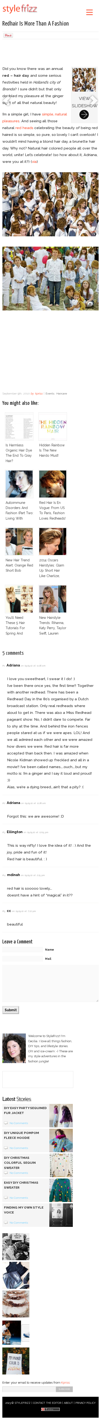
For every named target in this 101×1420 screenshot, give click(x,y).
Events (50, 393)
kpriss (39, 393)
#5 (3, 911)
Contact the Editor (47, 1403)
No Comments (19, 1123)
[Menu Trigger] (89, 12)
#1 (3, 665)
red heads (24, 128)
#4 (3, 875)
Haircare (61, 393)
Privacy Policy (85, 1403)
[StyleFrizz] (20, 14)
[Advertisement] (50, 53)
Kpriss (65, 1382)
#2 (3, 803)
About (68, 1403)
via (34, 161)
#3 (3, 832)
